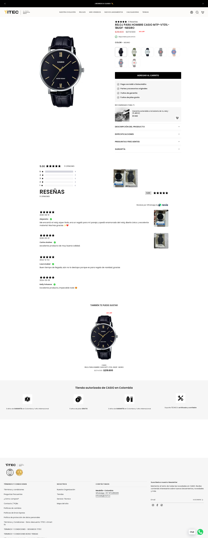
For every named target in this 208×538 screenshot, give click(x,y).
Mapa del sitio (62, 503)
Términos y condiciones (14, 489)
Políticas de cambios (12, 508)
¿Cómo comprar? (11, 499)
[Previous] (5, 4)
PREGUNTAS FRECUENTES (127, 141)
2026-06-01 (44, 238)
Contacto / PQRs (11, 503)
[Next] (203, 4)
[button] (82, 12)
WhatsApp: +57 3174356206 (107, 493)
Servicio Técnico (64, 499)
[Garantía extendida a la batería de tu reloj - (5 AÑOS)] (122, 114)
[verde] (134, 52)
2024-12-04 (44, 260)
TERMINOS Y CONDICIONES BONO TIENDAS (21, 534)
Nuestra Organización (66, 489)
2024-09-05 (45, 280)
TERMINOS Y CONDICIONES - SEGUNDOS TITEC (23, 529)
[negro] (121, 52)
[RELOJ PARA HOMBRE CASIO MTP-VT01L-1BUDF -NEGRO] (104, 337)
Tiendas (60, 494)
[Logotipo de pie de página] (15, 470)
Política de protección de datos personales (22, 517)
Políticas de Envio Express (14, 513)
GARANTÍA (120, 149)
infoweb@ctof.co (103, 496)
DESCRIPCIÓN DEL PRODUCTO (130, 126)
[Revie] (163, 205)
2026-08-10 (44, 215)
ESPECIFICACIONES (124, 134)
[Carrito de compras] (202, 12)
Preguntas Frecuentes (13, 494)
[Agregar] (177, 118)
